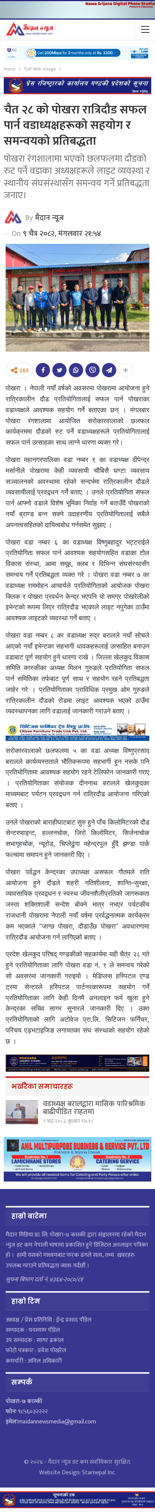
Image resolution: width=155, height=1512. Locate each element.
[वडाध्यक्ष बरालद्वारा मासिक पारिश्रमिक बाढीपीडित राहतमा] (22, 1112)
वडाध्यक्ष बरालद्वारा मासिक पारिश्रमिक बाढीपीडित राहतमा (94, 1107)
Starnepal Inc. (99, 1473)
